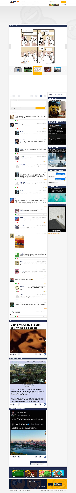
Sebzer (16, 115)
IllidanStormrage (19, 302)
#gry (56, 94)
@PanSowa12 (22, 218)
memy (15, 23)
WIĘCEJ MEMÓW (38, 462)
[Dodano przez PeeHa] (19, 248)
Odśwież (43, 112)
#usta (51, 94)
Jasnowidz (17, 311)
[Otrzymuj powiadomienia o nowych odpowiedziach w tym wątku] (46, 123)
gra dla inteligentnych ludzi (26, 23)
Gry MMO (21, 480)
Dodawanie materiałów (31, 484)
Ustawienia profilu (31, 485)
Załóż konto (58, 1)
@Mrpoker (21, 296)
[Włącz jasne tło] (63, 4)
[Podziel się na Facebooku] (41, 96)
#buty (61, 94)
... (44, 464)
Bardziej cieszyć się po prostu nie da (19, 320)
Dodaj (63, 1)
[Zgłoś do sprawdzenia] (45, 96)
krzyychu (22, 269)
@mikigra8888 (22, 262)
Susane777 (17, 123)
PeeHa (16, 233)
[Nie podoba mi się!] (20, 96)
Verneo (21, 294)
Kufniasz (22, 156)
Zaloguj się (53, 1)
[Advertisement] (38, 83)
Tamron (16, 198)
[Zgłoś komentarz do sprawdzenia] (44, 123)
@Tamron (21, 210)
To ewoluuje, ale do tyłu (16, 358)
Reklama (45, 490)
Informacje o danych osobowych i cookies (42, 486)
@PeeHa (21, 254)
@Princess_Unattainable (24, 287)
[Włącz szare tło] (64, 4)
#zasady (59, 94)
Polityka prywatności (50, 490)
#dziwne (50, 95)
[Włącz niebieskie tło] (65, 4)
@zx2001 (21, 141)
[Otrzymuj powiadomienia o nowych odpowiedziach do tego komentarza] (46, 156)
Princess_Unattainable (20, 278)
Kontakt (42, 490)
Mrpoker (22, 286)
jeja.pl (11, 23)
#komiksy (54, 94)
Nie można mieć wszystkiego (17, 408)
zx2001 (21, 131)
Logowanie (30, 483)
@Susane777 (22, 133)
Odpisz (45, 120)
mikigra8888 (23, 253)
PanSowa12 (22, 209)
